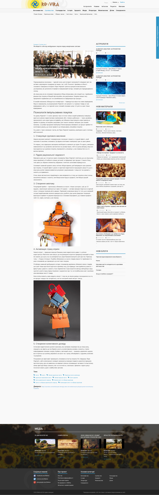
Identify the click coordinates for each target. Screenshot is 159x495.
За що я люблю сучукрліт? (104, 274)
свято (43, 375)
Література (92, 10)
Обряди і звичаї (59, 14)
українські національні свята (43, 377)
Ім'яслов (105, 6)
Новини (96, 6)
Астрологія (87, 6)
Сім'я (95, 14)
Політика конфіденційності (65, 478)
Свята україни (74, 377)
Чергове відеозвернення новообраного (109, 257)
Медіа (85, 10)
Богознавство (38, 10)
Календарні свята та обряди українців (71, 382)
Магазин (122, 6)
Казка (98, 260)
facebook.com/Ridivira (43, 475)
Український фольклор (86, 14)
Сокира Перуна (63, 435)
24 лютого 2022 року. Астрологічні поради (108, 76)
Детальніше (99, 72)
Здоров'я (77, 10)
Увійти (122, 2)
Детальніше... (39, 455)
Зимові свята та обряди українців (63, 380)
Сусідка (98, 270)
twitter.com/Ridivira (42, 479)
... (108, 133)
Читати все (122, 102)
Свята (76, 14)
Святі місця (69, 14)
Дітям (112, 10)
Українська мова (48, 14)
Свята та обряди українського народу (46, 382)
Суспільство (49, 10)
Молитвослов (103, 10)
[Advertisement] (79, 28)
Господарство (61, 10)
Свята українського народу (43, 380)
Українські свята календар (72, 375)
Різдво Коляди (38, 14)
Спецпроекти (120, 10)
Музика (44, 450)
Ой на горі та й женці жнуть (113, 435)
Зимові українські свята (55, 375)
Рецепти (113, 6)
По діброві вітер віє (41, 435)
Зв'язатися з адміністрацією (65, 485)
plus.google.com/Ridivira (43, 482)
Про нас (60, 475)
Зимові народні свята (61, 377)
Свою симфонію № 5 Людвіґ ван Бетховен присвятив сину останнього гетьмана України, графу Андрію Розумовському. (91, 436)
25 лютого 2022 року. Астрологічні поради (108, 49)
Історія (69, 10)
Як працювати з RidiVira (64, 483)
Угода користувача (63, 480)
